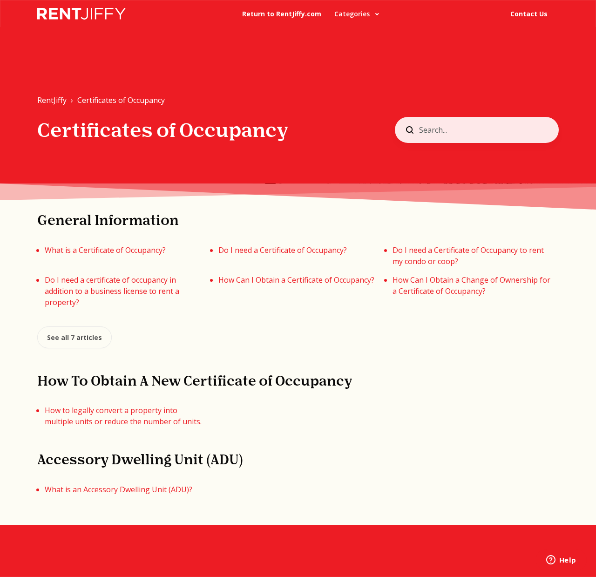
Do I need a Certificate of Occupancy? (282, 250)
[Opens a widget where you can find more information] (561, 560)
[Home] (81, 14)
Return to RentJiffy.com (281, 13)
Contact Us (529, 13)
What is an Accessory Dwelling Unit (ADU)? (118, 489)
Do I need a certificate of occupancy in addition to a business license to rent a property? (112, 291)
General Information (108, 221)
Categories (353, 13)
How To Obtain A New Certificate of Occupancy (194, 381)
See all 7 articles (74, 337)
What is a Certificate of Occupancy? (105, 250)
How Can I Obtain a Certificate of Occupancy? (296, 280)
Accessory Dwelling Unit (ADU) (140, 460)
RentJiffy (52, 100)
